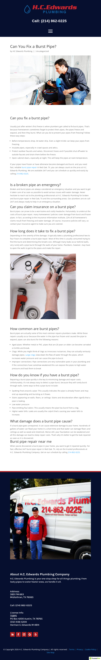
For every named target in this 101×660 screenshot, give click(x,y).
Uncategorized (42, 51)
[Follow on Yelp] (35, 634)
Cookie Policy (90, 649)
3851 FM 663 (17, 594)
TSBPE (13, 615)
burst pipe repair (29, 167)
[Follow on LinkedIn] (12, 634)
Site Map (50, 652)
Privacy (80, 649)
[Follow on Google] (29, 634)
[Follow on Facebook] (18, 634)
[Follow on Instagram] (24, 634)
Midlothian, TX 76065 (21, 597)
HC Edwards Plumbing (22, 51)
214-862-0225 (22, 173)
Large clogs (30, 355)
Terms (72, 649)
